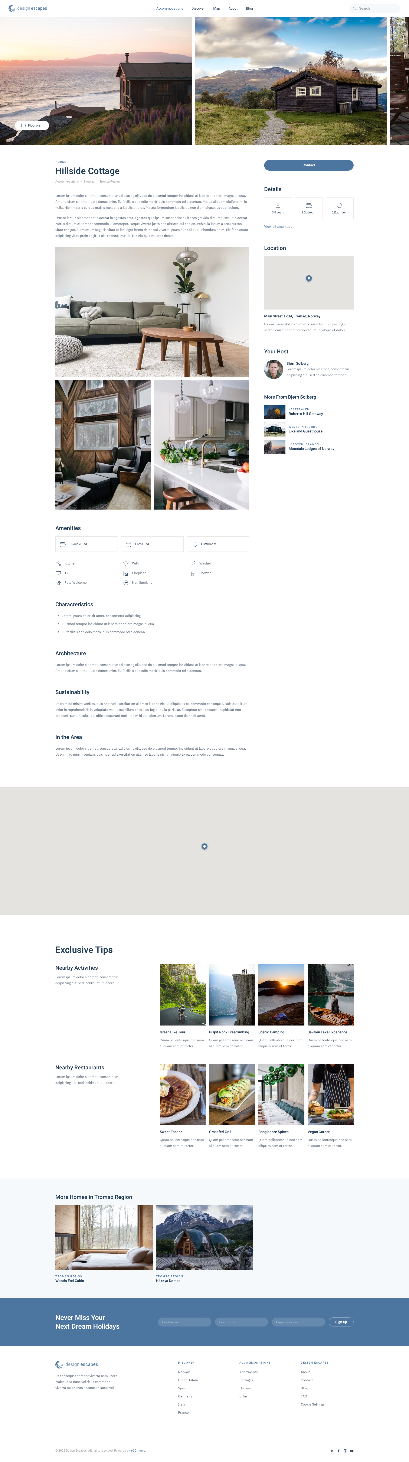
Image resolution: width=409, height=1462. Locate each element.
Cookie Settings (313, 1404)
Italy (181, 1404)
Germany (185, 1396)
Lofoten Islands (304, 444)
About (233, 8)
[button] (204, 847)
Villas (243, 1396)
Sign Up (341, 1322)
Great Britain (188, 1380)
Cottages (246, 1380)
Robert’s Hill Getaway (306, 413)
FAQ (304, 1396)
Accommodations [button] (169, 8)
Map (216, 8)
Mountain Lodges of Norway (311, 448)
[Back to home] (28, 8)
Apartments (248, 1372)
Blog (249, 8)
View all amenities (278, 226)
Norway (184, 1372)
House (60, 162)
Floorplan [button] (35, 125)
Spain (182, 1388)
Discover (198, 8)
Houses (245, 1388)
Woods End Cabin (69, 1280)
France (183, 1412)
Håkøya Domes (168, 1280)
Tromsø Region (69, 1276)
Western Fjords (303, 427)
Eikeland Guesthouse (306, 431)
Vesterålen (299, 409)
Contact (308, 165)
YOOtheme (138, 1450)
